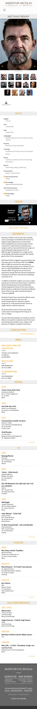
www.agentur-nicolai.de (25, 683)
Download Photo (6, 104)
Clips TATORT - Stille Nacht (18, 228)
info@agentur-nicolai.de (11, 683)
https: (8, 179)
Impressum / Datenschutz (18, 694)
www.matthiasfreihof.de (14, 184)
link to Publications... (28, 334)
